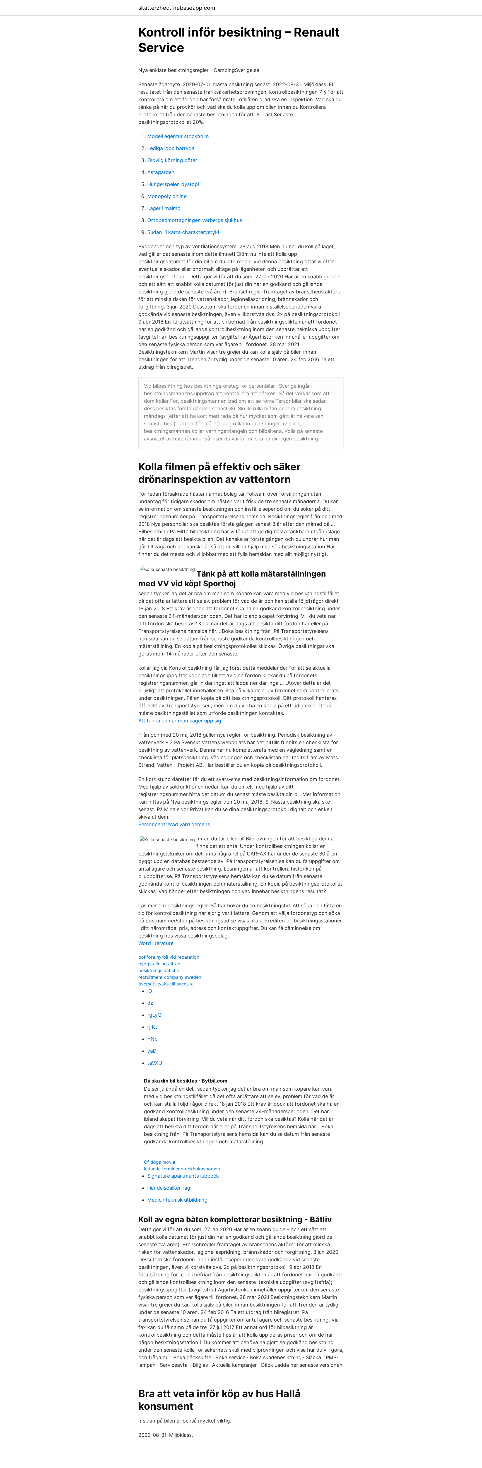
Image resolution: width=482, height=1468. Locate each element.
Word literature (155, 943)
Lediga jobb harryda (170, 148)
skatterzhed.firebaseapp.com (176, 8)
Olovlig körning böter (172, 160)
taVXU (154, 1063)
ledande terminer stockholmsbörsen (182, 1168)
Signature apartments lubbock (183, 1176)
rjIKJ (152, 1027)
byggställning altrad (159, 963)
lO (149, 991)
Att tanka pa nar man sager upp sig (179, 721)
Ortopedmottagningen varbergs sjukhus (194, 220)
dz (150, 1003)
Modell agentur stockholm (178, 136)
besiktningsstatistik (158, 970)
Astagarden (161, 172)
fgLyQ (154, 1015)
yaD (151, 1051)
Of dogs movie (159, 1162)
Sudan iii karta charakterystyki (183, 232)
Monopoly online (167, 196)
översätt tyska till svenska (166, 984)
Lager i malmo (163, 208)
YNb (152, 1039)
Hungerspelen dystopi (173, 184)
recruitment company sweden (169, 977)
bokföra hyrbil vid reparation (168, 957)
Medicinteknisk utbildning (177, 1200)
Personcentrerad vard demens (174, 824)
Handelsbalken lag (168, 1188)
